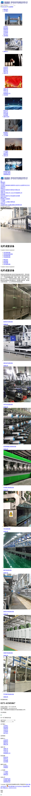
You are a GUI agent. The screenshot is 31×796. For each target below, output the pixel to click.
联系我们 (5, 132)
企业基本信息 (6, 171)
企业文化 (5, 31)
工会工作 (5, 92)
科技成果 (5, 113)
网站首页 (5, 9)
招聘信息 (5, 154)
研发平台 (5, 112)
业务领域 (5, 35)
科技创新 (5, 95)
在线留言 (5, 134)
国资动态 (5, 70)
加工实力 (5, 34)
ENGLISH (4, 6)
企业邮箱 (10, 6)
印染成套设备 (6, 257)
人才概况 (5, 152)
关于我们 (5, 11)
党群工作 (5, 73)
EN (1, 181)
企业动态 (5, 67)
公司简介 (5, 26)
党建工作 (5, 89)
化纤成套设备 (6, 252)
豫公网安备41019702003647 (15, 786)
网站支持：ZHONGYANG (9, 787)
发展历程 (5, 29)
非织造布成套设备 (8, 254)
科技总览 (5, 110)
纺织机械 (5, 262)
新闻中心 (5, 51)
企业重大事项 (6, 172)
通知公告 (5, 71)
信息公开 (5, 155)
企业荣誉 (5, 32)
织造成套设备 (6, 255)
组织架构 (5, 28)
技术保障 (5, 115)
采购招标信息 (6, 174)
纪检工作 (5, 90)
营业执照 (24, 786)
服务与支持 (6, 116)
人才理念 (5, 151)
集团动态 (5, 68)
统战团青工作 (6, 93)
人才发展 (5, 135)
